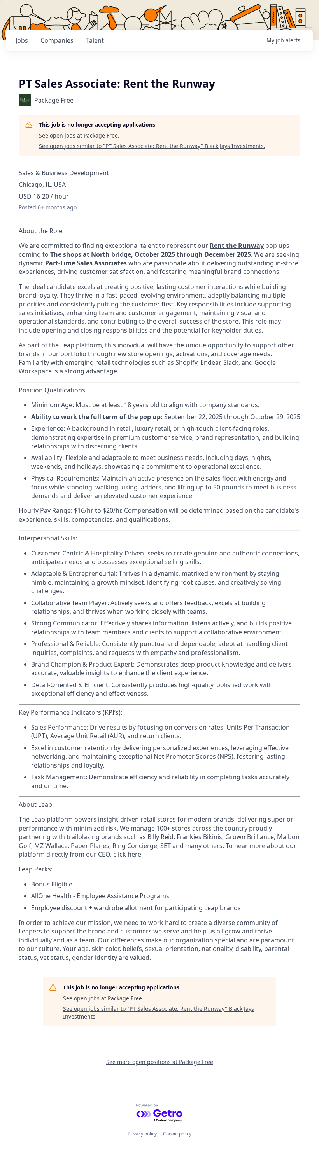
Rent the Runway (237, 245)
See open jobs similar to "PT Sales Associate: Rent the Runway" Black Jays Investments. (152, 146)
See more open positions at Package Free (159, 1062)
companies (57, 40)
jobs (22, 40)
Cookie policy (177, 1133)
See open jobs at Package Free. (79, 135)
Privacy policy (142, 1133)
